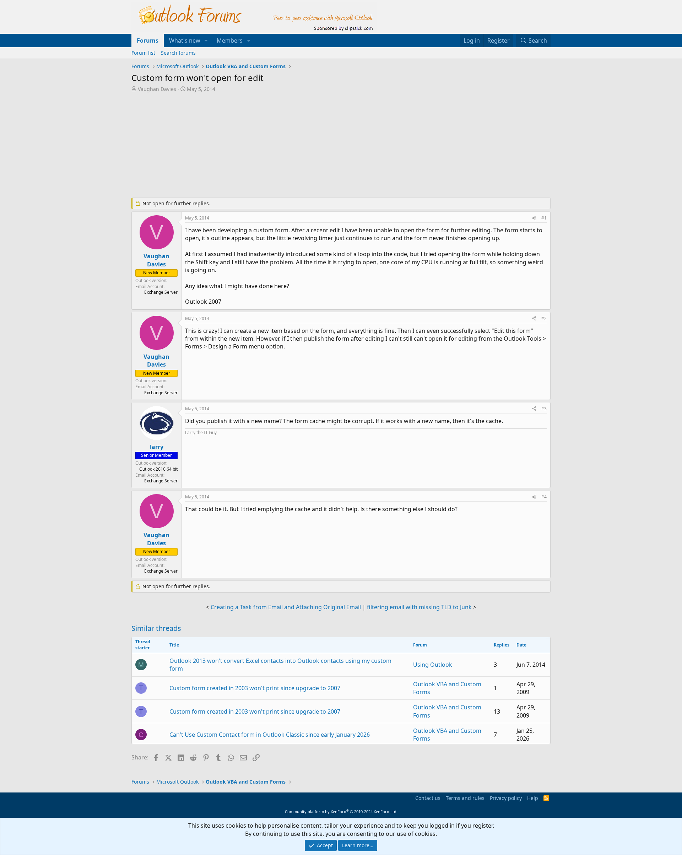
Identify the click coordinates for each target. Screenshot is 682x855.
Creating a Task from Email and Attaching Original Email (286, 607)
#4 (544, 497)
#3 (544, 409)
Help (532, 798)
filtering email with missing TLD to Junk (419, 607)
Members (230, 40)
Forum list (143, 52)
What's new (184, 40)
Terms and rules (465, 798)
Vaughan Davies (157, 89)
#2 (544, 318)
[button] (206, 40)
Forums (147, 40)
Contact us (427, 798)
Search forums (178, 52)
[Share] (534, 218)
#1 (544, 218)
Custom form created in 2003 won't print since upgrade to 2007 (254, 688)
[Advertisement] (303, 145)
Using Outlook (432, 665)
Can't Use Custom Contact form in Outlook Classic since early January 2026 (269, 734)
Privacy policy (506, 798)
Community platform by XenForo (341, 811)
